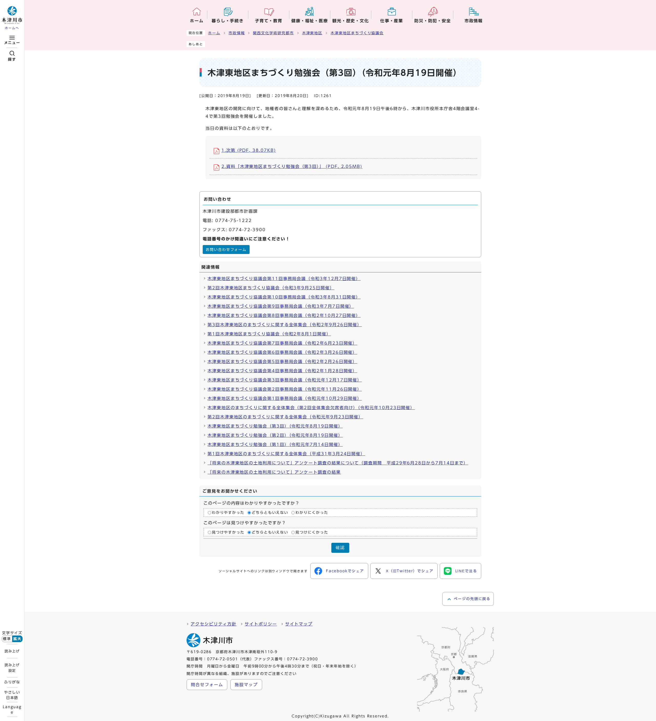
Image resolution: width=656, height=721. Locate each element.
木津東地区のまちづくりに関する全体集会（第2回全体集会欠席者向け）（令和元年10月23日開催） (311, 408)
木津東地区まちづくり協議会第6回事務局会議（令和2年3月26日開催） (282, 352)
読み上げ (12, 651)
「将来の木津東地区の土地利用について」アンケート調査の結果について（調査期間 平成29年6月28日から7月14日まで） (338, 463)
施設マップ (246, 685)
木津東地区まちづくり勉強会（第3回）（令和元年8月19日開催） (275, 426)
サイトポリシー (261, 624)
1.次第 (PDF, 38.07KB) (248, 150)
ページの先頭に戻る (472, 599)
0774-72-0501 (222, 659)
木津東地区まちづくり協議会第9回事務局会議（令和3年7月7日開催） (281, 306)
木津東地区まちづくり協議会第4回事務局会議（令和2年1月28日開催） (282, 371)
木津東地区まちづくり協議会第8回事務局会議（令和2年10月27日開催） (284, 315)
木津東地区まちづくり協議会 (357, 33)
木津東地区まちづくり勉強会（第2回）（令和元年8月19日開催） (275, 435)
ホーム (214, 33)
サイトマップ (299, 624)
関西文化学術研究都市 (273, 33)
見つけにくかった (311, 532)
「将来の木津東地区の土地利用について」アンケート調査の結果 (274, 472)
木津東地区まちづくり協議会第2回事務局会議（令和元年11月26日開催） (285, 389)
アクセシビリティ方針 (214, 624)
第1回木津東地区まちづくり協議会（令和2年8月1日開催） (269, 334)
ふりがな (12, 682)
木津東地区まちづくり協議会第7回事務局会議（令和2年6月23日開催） (282, 343)
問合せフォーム (207, 685)
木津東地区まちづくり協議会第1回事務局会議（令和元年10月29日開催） (285, 398)
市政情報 (237, 33)
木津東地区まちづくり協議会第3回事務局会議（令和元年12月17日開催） (285, 380)
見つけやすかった (228, 532)
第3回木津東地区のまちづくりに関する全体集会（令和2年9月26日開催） (285, 325)
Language (12, 709)
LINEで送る (466, 571)
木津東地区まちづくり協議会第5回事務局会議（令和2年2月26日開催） (282, 361)
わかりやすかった (228, 512)
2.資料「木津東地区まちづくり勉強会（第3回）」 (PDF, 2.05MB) (291, 166)
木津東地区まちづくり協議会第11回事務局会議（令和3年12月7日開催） (284, 279)
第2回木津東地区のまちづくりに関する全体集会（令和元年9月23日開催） (285, 417)
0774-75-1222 (233, 220)
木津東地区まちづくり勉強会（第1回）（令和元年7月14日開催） (275, 444)
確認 (340, 547)
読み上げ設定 (12, 667)
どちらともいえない (270, 512)
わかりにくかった (311, 512)
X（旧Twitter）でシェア (410, 571)
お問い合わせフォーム (226, 249)
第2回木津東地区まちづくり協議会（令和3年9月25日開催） (271, 288)
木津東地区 (312, 33)
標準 (7, 639)
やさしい (12, 695)
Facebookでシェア (345, 571)
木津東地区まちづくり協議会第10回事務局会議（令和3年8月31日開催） (284, 297)
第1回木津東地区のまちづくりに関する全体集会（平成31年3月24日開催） (286, 454)
